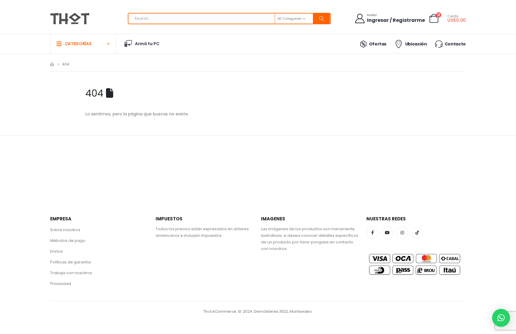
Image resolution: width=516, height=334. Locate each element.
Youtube (387, 233)
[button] (501, 318)
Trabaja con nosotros (71, 273)
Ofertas (377, 44)
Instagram (402, 233)
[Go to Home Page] (52, 64)
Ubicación (416, 44)
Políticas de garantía (70, 262)
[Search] (321, 18)
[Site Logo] (69, 18)
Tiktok (417, 233)
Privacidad (60, 283)
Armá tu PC (147, 44)
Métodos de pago (67, 240)
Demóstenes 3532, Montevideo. (283, 311)
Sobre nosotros (65, 230)
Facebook (372, 233)
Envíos (56, 251)
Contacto (455, 44)
